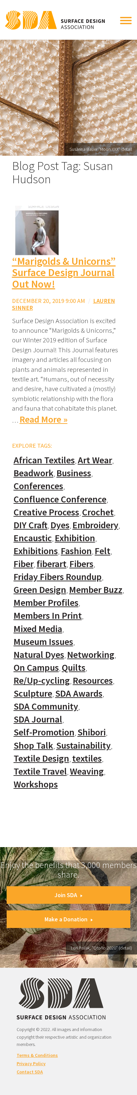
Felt (102, 551)
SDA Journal (38, 719)
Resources (93, 680)
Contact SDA (30, 1072)
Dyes (60, 525)
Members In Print (48, 615)
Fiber (24, 564)
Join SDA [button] (66, 895)
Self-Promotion (44, 732)
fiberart (52, 564)
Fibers (81, 564)
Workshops (36, 784)
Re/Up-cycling (42, 680)
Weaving (87, 771)
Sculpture (33, 693)
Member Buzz (95, 590)
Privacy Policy (31, 1063)
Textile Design (41, 758)
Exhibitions (36, 551)
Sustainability (83, 745)
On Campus (36, 667)
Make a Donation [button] (66, 919)
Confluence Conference (60, 499)
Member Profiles (46, 602)
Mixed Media (38, 629)
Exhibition (75, 538)
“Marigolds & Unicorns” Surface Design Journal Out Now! (64, 273)
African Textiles (44, 460)
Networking (90, 655)
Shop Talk (33, 745)
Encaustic (33, 538)
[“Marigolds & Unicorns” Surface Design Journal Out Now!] (37, 229)
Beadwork (34, 473)
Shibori (91, 732)
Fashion (76, 551)
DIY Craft (31, 525)
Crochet (98, 512)
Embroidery (95, 525)
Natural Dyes (39, 655)
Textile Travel (40, 771)
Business (74, 473)
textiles (87, 758)
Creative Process (46, 512)
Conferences (38, 486)
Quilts (73, 667)
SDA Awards (78, 693)
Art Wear (95, 460)
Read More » (44, 419)
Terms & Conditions (37, 1055)
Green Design (40, 590)
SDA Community (46, 706)
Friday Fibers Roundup (58, 577)
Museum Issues (43, 642)
